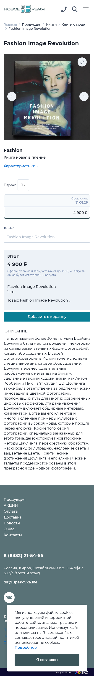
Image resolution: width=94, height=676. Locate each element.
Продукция (31, 24)
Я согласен (47, 660)
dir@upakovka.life (20, 582)
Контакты (13, 535)
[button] (74, 9)
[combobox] (23, 185)
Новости (12, 523)
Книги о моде (73, 24)
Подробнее (26, 647)
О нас (9, 529)
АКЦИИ (11, 505)
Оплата (11, 511)
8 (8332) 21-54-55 (23, 555)
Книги (51, 24)
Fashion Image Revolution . (31, 237)
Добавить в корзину (47, 317)
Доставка (12, 517)
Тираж (10, 185)
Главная (10, 24)
